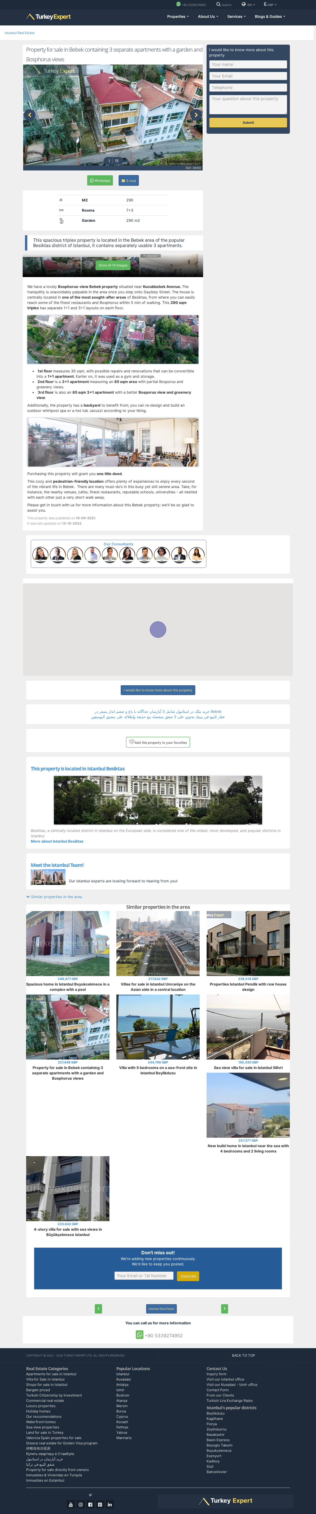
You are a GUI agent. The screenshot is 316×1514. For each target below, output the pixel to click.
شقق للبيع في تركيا (40, 1464)
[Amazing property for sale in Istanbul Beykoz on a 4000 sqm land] (224, 1308)
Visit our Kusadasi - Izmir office (232, 1384)
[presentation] (29, 115)
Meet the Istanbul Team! (57, 865)
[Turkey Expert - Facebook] (90, 1504)
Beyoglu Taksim (219, 1445)
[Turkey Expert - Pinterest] (100, 1504)
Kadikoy (213, 1461)
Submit (248, 122)
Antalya (122, 1384)
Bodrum (122, 1395)
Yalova (121, 1432)
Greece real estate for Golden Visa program (61, 1443)
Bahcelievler (217, 1472)
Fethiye (122, 1427)
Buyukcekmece (219, 1450)
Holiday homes (38, 1411)
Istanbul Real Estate (19, 33)
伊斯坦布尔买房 (38, 1448)
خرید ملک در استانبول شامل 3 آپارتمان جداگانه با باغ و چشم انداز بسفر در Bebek (158, 711)
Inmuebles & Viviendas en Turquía (54, 1475)
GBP (270, 5)
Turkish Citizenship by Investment (54, 1395)
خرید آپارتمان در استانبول (44, 1459)
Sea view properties (42, 1427)
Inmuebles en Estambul (45, 1480)
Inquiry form (216, 1374)
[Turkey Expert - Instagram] (81, 1504)
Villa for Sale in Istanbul (45, 1379)
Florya (212, 1424)
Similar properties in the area (56, 896)
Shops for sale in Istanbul (47, 1384)
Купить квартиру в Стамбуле (50, 1454)
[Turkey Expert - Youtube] (71, 1504)
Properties (176, 16)
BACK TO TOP (244, 1355)
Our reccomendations (44, 1416)
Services (235, 16)
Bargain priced (38, 1390)
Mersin (122, 1406)
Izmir (120, 1390)
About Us (207, 16)
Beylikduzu (216, 1413)
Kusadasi (123, 1379)
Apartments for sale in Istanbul (51, 1374)
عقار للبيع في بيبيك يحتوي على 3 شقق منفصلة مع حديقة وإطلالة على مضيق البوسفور (158, 716)
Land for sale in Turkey (44, 1432)
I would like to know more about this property (158, 690)
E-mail (131, 181)
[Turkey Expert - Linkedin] (110, 1504)
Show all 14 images (113, 265)
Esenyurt (214, 1456)
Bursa (121, 1411)
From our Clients (220, 1395)
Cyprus (122, 1416)
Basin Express (218, 1440)
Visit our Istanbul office (225, 1379)
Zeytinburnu (216, 1429)
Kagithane (215, 1418)
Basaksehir (216, 1434)
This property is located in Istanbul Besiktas (77, 768)
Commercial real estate (45, 1400)
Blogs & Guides (269, 16)
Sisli (210, 1466)
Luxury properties (41, 1406)
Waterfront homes (41, 1422)
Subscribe (188, 1276)
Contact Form (218, 1390)
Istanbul (122, 1374)
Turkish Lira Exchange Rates (230, 1400)
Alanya (121, 1400)
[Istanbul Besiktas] (158, 800)
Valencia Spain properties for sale (53, 1438)
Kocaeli (122, 1422)
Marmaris (124, 1438)
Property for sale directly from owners (57, 1470)
